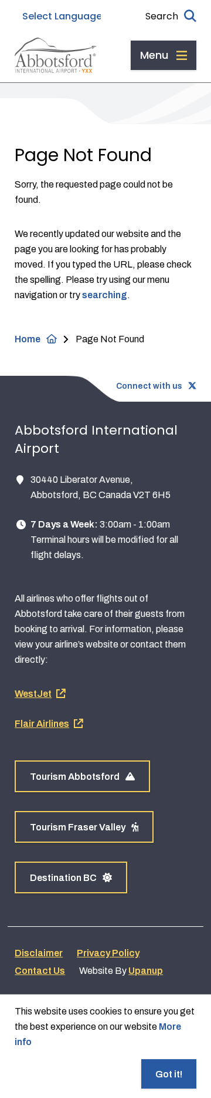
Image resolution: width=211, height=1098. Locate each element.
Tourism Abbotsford (75, 777)
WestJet (33, 694)
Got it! (168, 1074)
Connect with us (149, 386)
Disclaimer (39, 953)
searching (104, 295)
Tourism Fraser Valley (77, 827)
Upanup (145, 971)
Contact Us (40, 971)
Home (27, 339)
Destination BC (63, 878)
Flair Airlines (42, 724)
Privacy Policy (108, 953)
